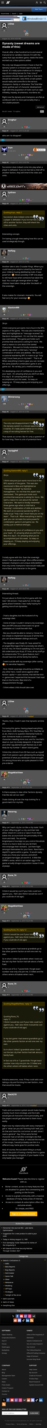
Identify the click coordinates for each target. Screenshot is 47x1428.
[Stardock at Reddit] (15, 1320)
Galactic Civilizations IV (34, 1341)
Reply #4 (5, 262)
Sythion (12, 192)
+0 (4, 258)
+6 (4, 314)
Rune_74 (12, 875)
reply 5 (24, 470)
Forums (4, 1394)
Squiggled (13, 450)
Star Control (31, 1347)
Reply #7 (5, 462)
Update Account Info (36, 1385)
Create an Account (35, 1376)
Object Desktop (7, 1335)
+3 (4, 127)
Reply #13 (6, 921)
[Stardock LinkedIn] (28, 1320)
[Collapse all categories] (45, 1260)
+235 (4, 404)
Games (29, 1330)
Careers (4, 1379)
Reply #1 (5, 131)
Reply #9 (5, 716)
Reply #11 (6, 822)
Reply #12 (6, 886)
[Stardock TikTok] (23, 1320)
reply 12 (23, 930)
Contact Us (5, 1391)
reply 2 (19, 212)
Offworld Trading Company (36, 1353)
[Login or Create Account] (37, 2)
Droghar (12, 119)
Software (6, 1330)
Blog (3, 1373)
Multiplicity (5, 1350)
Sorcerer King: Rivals (33, 1359)
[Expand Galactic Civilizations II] (1, 1260)
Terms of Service (22, 1424)
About (4, 1369)
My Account (33, 1373)
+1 (4, 31)
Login (20, 14)
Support (33, 1365)
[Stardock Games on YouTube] (21, 1316)
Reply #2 (5, 162)
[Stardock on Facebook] (17, 1316)
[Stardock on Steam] (34, 1316)
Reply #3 (5, 203)
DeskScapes (6, 1347)
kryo (10, 147)
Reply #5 (5, 318)
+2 (4, 457)
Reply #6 (5, 412)
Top (45, 131)
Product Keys (33, 1379)
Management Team (8, 1376)
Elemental (30, 1338)
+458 (4, 154)
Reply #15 (6, 1105)
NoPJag (11, 250)
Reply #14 (6, 995)
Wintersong (14, 396)
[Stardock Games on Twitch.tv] (26, 1316)
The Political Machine (34, 1350)
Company (6, 1365)
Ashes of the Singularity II (35, 1335)
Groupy (4, 1353)
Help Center (33, 1369)
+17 (4, 199)
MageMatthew (15, 772)
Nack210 (12, 1094)
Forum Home (5, 14)
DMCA (31, 1424)
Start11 (4, 1341)
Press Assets (6, 1385)
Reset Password (34, 1382)
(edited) (31, 716)
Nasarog (12, 811)
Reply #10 (6, 787)
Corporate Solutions (9, 1338)
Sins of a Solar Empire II (34, 1344)
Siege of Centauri (32, 1356)
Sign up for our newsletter (14, 1409)
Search (14, 14)
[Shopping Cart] (40, 2)
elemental (40, 107)
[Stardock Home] (8, 2)
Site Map (38, 1424)
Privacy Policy (10, 1424)
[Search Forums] (44, 2)
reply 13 (28, 1004)
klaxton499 (13, 307)
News (4, 1382)
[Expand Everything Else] (1, 1305)
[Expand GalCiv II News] (1, 1302)
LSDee (11, 23)
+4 (4, 779)
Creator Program (7, 1388)
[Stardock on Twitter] (13, 1316)
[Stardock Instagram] (30, 1316)
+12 (4, 818)
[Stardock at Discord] (19, 1320)
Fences (4, 1344)
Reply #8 (5, 589)
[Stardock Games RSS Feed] (32, 1320)
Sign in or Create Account (23, 1214)
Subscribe (34, 1413)
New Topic (39, 9)
